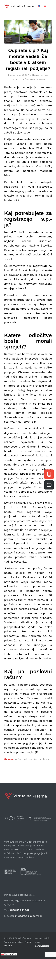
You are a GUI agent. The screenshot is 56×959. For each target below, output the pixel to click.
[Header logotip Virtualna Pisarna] (19, 6)
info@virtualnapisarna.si (28, 916)
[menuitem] (50, 6)
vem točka (43, 759)
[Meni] (50, 6)
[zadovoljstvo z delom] (28, 32)
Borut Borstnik (37, 79)
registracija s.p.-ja (25, 759)
